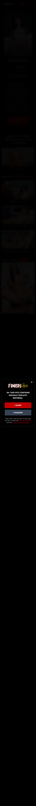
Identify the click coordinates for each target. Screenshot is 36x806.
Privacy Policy (16, 422)
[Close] (32, 382)
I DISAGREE (18, 412)
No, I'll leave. (25, 422)
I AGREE (18, 405)
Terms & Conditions (25, 420)
